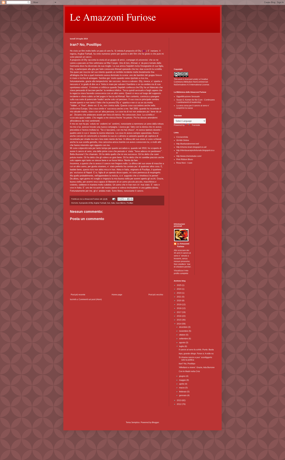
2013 (179, 400)
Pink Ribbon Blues (184, 159)
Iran (108, 203)
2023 (179, 293)
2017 (179, 312)
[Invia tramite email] (119, 199)
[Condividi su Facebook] (128, 199)
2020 (179, 300)
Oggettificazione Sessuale (188, 96)
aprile (182, 384)
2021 (179, 297)
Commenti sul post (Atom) (90, 299)
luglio (182, 346)
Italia (113, 203)
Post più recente (78, 294)
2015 (179, 320)
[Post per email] (113, 199)
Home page (117, 294)
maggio (182, 380)
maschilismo (121, 203)
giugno (182, 376)
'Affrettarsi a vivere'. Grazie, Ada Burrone (197, 367)
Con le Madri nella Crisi (189, 371)
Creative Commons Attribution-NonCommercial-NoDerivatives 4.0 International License (191, 82)
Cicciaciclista (182, 137)
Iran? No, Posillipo (187, 363)
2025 (179, 285)
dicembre (183, 327)
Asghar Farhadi (100, 203)
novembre (184, 331)
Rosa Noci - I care (184, 163)
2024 (179, 289)
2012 (179, 404)
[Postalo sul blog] (122, 199)
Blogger (155, 422)
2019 (179, 304)
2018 (179, 308)
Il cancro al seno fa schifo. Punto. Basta (196, 349)
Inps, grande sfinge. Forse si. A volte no (196, 353)
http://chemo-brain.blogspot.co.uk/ (191, 147)
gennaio (183, 395)
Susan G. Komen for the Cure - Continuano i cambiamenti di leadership (195, 101)
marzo (182, 388)
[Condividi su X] (125, 199)
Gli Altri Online (182, 140)
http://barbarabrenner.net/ (187, 144)
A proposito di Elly (86, 203)
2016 (179, 316)
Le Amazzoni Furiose (113, 16)
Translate (196, 125)
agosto (182, 342)
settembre (184, 338)
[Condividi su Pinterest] (131, 199)
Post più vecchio (155, 294)
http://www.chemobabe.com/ (188, 156)
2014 (179, 324)
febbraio (183, 391)
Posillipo (130, 203)
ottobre (182, 335)
